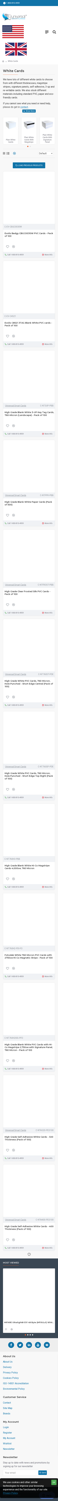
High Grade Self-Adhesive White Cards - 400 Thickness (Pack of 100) (29, 1227)
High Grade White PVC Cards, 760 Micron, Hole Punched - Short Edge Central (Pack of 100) (29, 684)
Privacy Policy (10, 1493)
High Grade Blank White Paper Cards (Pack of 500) (28, 503)
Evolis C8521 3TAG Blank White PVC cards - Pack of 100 (28, 324)
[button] (27, 146)
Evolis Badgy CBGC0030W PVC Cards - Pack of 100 (29, 234)
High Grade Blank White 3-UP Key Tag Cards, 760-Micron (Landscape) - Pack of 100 (29, 413)
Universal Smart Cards (15, 405)
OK (54, 1482)
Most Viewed (11, 1262)
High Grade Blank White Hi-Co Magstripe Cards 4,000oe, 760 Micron (27, 867)
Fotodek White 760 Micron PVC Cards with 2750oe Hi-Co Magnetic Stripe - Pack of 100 (29, 956)
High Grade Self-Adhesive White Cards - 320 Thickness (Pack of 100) (29, 1138)
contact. (24, 107)
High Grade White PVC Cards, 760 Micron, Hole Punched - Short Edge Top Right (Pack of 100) (29, 776)
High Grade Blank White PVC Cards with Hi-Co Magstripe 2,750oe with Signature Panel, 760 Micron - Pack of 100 (29, 1047)
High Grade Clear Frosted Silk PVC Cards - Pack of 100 (27, 592)
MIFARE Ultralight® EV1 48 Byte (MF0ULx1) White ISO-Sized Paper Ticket (29, 1322)
